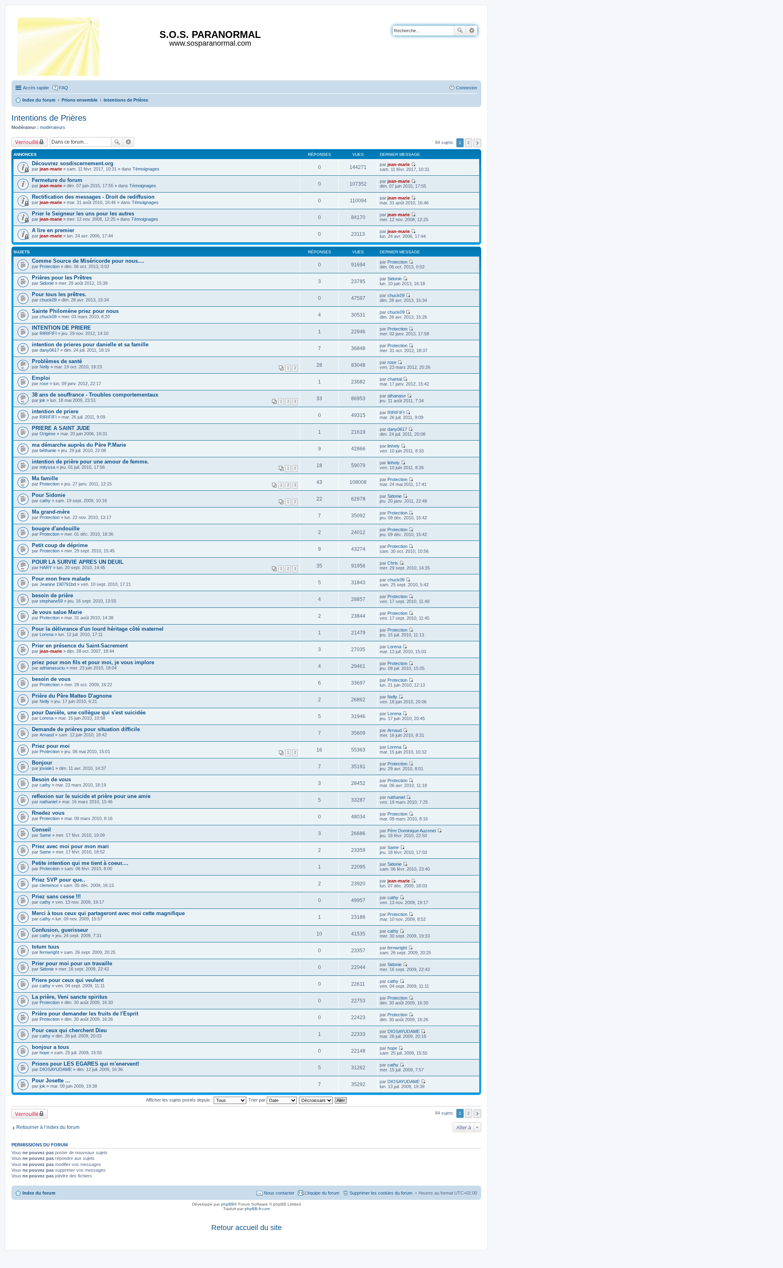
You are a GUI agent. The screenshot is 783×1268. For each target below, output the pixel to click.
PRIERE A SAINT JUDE (61, 428)
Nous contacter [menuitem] (279, 1192)
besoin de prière (52, 595)
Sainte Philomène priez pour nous (75, 311)
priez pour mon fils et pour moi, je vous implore (93, 662)
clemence (49, 885)
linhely (393, 445)
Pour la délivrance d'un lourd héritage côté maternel (98, 629)
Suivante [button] (477, 143)
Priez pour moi (51, 746)
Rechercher (460, 30)
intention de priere (55, 411)
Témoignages (146, 168)
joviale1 (47, 768)
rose (391, 362)
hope (44, 1052)
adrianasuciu (52, 667)
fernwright (49, 952)
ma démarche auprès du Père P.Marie (79, 445)
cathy (45, 500)
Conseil (41, 830)
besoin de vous (51, 679)
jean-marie (51, 168)
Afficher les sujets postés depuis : (180, 1099)
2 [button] (468, 142)
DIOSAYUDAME (403, 1031)
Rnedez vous (48, 813)
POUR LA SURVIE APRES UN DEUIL (78, 562)
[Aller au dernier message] (413, 164)
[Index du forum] (58, 45)
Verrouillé (26, 142)
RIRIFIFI (48, 333)
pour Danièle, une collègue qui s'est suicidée (89, 712)
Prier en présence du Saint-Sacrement (80, 646)
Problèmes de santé (57, 361)
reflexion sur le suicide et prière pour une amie (91, 796)
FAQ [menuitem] (63, 87)
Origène (47, 433)
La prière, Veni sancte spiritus (69, 997)
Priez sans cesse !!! (56, 896)
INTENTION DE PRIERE (61, 328)
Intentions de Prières (48, 117)
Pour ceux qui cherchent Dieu (69, 1030)
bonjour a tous (50, 1047)
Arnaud (47, 734)
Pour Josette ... (51, 1080)
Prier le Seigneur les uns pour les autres (83, 214)
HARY (46, 567)
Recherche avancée (471, 30)
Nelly (44, 366)
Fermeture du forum (57, 180)
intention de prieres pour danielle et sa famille (90, 344)
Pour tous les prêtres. (59, 294)
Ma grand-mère (51, 512)
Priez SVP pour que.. (58, 880)
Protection (50, 266)
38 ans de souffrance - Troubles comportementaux (95, 395)
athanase (396, 395)
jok (42, 400)
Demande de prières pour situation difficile (86, 729)
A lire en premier (53, 230)
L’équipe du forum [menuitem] (322, 1192)
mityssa (47, 467)
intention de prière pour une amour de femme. (90, 462)
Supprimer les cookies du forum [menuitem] (380, 1192)
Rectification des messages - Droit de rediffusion (93, 197)
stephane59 (51, 601)
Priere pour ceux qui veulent (68, 980)
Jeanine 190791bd (58, 584)
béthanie (48, 450)
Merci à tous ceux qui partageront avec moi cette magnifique (108, 913)
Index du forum (38, 1192)
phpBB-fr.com (257, 1208)
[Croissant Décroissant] (316, 1099)
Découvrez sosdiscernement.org (72, 163)
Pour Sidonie (48, 495)
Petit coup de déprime (60, 545)
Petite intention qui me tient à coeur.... (80, 863)
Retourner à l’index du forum (48, 1127)
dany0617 (49, 350)
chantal (394, 379)
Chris (392, 563)
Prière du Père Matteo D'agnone (72, 696)
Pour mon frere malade (61, 579)
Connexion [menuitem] (466, 87)
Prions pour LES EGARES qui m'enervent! (85, 1064)
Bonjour (42, 763)
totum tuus (45, 947)
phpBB (227, 1204)
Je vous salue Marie (57, 612)
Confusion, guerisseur (60, 930)
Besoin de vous (51, 779)
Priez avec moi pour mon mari (70, 846)
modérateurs (52, 127)
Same (45, 835)
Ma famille (45, 478)
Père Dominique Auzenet (411, 830)
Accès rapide (36, 87)
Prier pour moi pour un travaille (72, 963)
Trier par (257, 1099)
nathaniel (48, 801)
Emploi (41, 378)
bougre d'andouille (56, 528)
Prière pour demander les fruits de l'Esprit (85, 1014)
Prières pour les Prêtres (62, 278)
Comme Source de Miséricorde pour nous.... (88, 261)
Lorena (46, 634)
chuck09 (48, 299)
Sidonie (47, 283)
